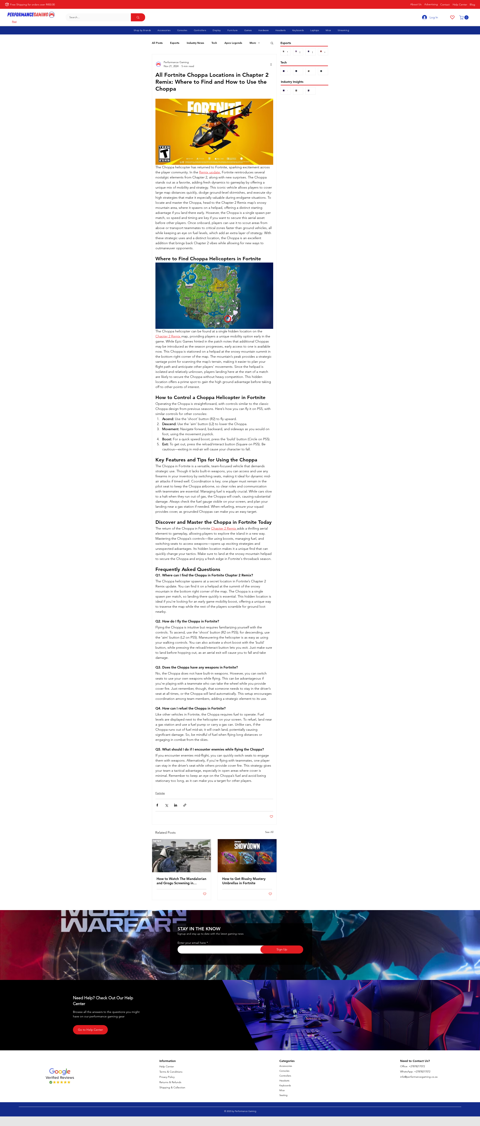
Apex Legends (233, 43)
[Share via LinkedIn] (175, 805)
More (253, 43)
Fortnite (160, 793)
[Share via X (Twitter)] (166, 805)
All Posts (157, 43)
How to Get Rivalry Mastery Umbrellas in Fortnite (244, 881)
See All (269, 832)
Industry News (195, 43)
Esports (174, 43)
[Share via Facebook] (157, 805)
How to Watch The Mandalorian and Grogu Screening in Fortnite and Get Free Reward (181, 881)
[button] (464, 17)
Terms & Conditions (170, 1071)
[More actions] (271, 64)
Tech (214, 43)
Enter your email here (192, 942)
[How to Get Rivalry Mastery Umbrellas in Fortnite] (247, 855)
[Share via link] (185, 805)
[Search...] (138, 17)
